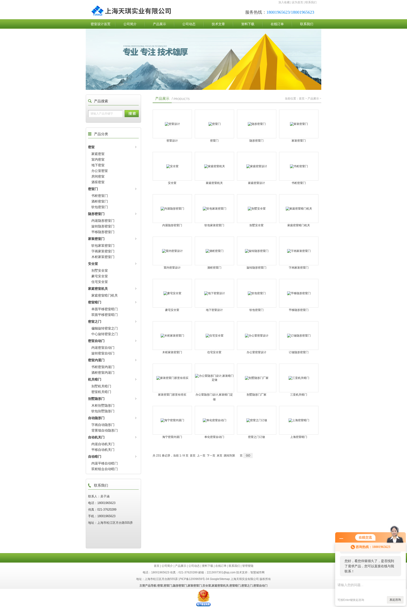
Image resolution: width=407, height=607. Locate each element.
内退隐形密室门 (102, 220)
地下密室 (98, 165)
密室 (91, 147)
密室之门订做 (256, 437)
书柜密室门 (99, 196)
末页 (219, 455)
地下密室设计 (214, 310)
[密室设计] (172, 124)
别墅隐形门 (96, 399)
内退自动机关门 (102, 444)
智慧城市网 (257, 572)
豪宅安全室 (99, 276)
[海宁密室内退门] (172, 420)
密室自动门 (96, 341)
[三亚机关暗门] (298, 378)
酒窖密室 (98, 182)
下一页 (211, 455)
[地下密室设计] (214, 293)
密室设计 (172, 140)
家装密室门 (96, 239)
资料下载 (247, 24)
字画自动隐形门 (102, 425)
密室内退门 (96, 360)
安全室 (93, 264)
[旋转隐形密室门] (256, 251)
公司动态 (188, 24)
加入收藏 (284, 2)
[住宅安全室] (214, 335)
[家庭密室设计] (256, 166)
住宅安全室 (99, 282)
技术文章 (218, 24)
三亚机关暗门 (298, 394)
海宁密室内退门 (172, 437)
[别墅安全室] (256, 208)
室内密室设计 (172, 267)
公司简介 (130, 24)
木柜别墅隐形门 (102, 405)
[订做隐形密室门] (298, 335)
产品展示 (159, 24)
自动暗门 (94, 456)
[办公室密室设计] (256, 335)
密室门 (93, 189)
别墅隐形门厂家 (256, 394)
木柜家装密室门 (102, 257)
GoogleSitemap (220, 579)
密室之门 (94, 321)
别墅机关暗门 (101, 386)
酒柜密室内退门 (102, 372)
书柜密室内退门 (102, 367)
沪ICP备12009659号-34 (194, 579)
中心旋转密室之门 (104, 334)
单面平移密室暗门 (104, 309)
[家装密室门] (298, 124)
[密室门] (214, 124)
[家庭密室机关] (214, 166)
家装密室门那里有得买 (172, 394)
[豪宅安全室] (172, 293)
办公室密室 (99, 171)
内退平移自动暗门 (104, 463)
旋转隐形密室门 (102, 226)
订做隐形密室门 (299, 352)
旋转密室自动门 (102, 353)
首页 (302, 98)
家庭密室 (98, 154)
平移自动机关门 (102, 450)
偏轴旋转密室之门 (104, 328)
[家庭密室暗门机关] (298, 208)
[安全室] (172, 166)
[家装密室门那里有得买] (172, 378)
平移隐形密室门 (102, 232)
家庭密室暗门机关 (104, 295)
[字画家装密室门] (298, 251)
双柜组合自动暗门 (104, 469)
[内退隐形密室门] (172, 208)
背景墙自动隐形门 (104, 430)
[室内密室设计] (172, 251)
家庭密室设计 (256, 183)
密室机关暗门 (101, 392)
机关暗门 (94, 379)
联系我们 (311, 2)
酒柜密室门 (99, 201)
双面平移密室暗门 (104, 315)
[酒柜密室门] (214, 251)
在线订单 (277, 24)
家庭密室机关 (98, 288)
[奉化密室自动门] (214, 420)
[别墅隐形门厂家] (256, 378)
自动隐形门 (96, 418)
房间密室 (98, 176)
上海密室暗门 (298, 437)
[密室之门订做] (256, 420)
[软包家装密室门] (214, 208)
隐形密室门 (96, 214)
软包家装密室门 (102, 245)
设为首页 (297, 2)
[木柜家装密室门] (172, 335)
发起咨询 (395, 599)
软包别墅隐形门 (102, 411)
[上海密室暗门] (298, 420)
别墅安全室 (99, 270)
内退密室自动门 (102, 347)
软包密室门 (99, 207)
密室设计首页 (100, 24)
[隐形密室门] (256, 124)
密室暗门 (94, 302)
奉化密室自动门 (214, 437)
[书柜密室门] (298, 166)
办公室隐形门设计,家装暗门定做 (214, 397)
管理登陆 (247, 565)
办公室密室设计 (256, 352)
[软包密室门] (256, 293)
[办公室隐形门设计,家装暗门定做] (214, 378)
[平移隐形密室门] (298, 293)
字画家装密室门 (102, 251)
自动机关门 (96, 437)
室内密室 (98, 159)
